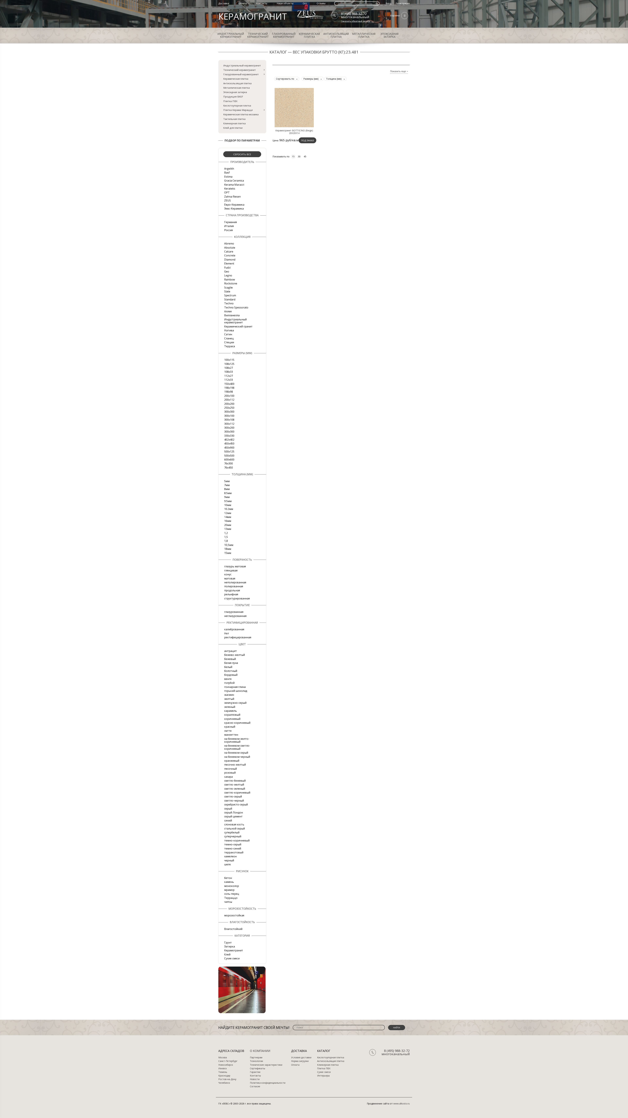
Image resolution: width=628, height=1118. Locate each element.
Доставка (223, 3)
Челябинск (224, 1083)
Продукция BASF (233, 96)
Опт (305, 3)
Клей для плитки (233, 127)
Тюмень (222, 1072)
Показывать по (280, 156)
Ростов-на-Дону (227, 1079)
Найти (396, 1027)
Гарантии (255, 1072)
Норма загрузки (300, 1061)
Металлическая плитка (363, 35)
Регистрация (403, 3)
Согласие (255, 1086)
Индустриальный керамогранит (231, 35)
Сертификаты (257, 1068)
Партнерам (256, 1057)
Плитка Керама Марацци (238, 110)
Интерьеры (323, 1075)
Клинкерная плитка (234, 123)
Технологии (256, 1061)
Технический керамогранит (258, 35)
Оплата (242, 3)
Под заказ (307, 140)
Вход (388, 3)
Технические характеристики (266, 1065)
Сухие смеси (324, 1072)
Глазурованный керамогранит (284, 35)
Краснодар (224, 1075)
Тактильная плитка (234, 119)
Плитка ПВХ (230, 101)
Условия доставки (301, 1057)
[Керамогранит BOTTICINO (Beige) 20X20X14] (294, 107)
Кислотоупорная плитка (237, 105)
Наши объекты (285, 3)
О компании (260, 1051)
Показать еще (398, 71)
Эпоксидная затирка (389, 35)
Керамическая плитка (309, 35)
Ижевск (222, 1068)
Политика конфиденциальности (267, 1083)
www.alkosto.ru (401, 1103)
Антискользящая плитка (336, 35)
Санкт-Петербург (227, 1061)
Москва (222, 1057)
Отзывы (321, 3)
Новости (255, 1079)
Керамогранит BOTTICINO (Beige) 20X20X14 (294, 131)
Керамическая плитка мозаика (241, 114)
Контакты (261, 3)
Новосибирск (225, 1065)
